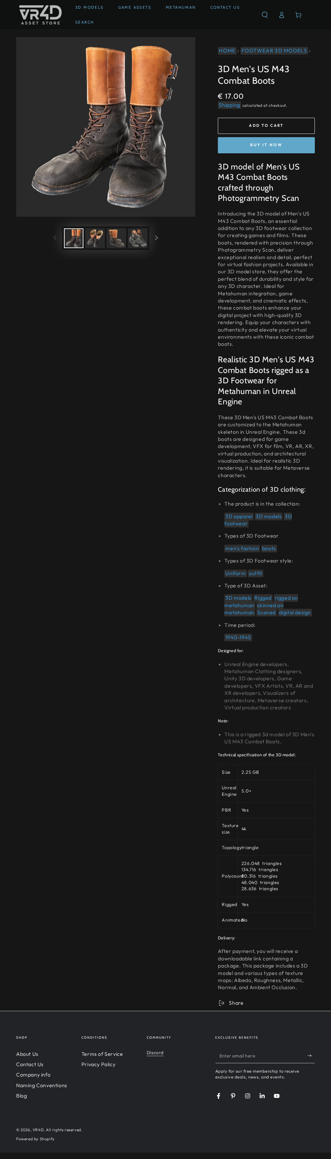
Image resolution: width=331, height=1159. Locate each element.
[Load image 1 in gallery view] (73, 238)
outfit (255, 573)
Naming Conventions (41, 1085)
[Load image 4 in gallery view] (137, 238)
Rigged (263, 598)
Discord (155, 1052)
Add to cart (266, 125)
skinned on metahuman (253, 609)
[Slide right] (156, 238)
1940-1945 (238, 637)
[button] (264, 15)
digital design (295, 612)
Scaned (266, 612)
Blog (21, 1095)
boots (269, 548)
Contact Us (30, 1064)
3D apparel (238, 516)
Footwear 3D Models (274, 50)
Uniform (235, 573)
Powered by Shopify (35, 1138)
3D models (269, 516)
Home (227, 50)
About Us (27, 1054)
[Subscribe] (311, 1056)
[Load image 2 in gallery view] (95, 238)
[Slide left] (55, 238)
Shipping (229, 105)
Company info (33, 1074)
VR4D (38, 1129)
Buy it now (266, 144)
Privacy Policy (98, 1064)
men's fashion (242, 548)
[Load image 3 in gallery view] (116, 238)
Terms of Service (102, 1054)
